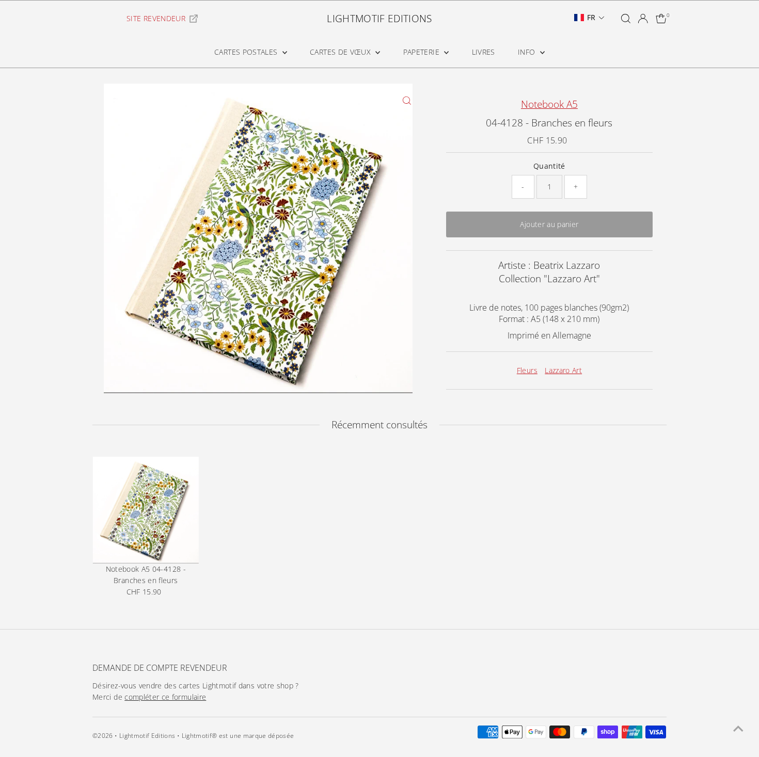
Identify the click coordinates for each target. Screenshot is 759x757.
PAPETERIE (422, 52)
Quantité (549, 166)
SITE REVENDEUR (155, 18)
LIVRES (483, 52)
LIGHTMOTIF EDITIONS (379, 18)
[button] (589, 17)
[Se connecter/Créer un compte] (642, 18)
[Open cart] (661, 18)
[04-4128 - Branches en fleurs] (145, 510)
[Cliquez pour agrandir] (407, 100)
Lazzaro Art (563, 370)
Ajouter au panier (549, 224)
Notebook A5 (549, 104)
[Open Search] (625, 18)
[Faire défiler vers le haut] (738, 728)
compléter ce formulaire (165, 697)
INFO (527, 52)
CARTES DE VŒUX (341, 52)
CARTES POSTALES (247, 52)
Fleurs (527, 370)
